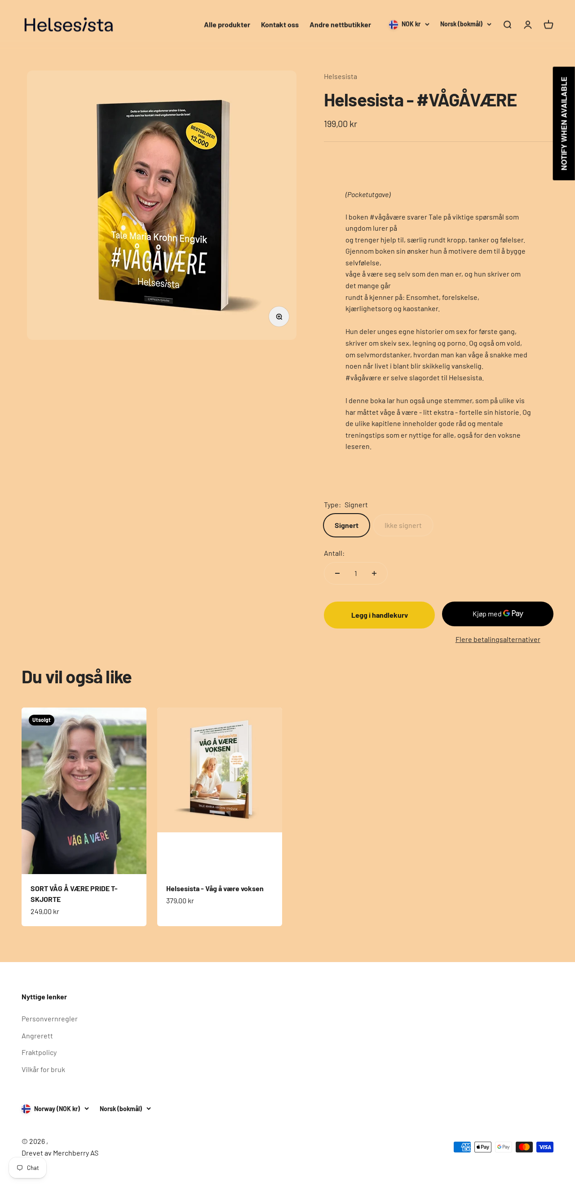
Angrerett (37, 1035)
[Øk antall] (374, 573)
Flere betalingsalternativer (498, 639)
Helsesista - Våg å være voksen (215, 888)
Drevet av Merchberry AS (60, 1152)
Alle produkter (227, 24)
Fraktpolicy (39, 1052)
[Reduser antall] (337, 573)
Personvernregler (50, 1018)
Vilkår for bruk (43, 1069)
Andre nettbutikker (340, 24)
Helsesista (340, 76)
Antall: (334, 553)
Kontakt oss (280, 24)
